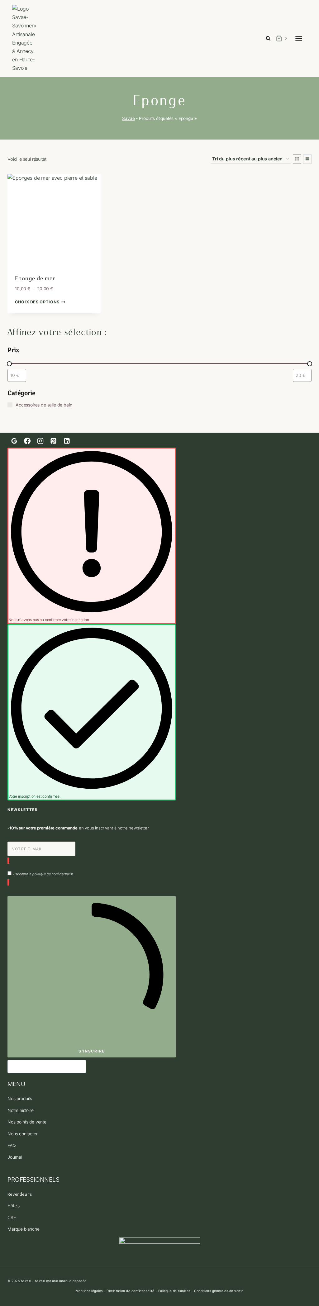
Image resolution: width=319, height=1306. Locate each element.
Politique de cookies (174, 1291)
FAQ (11, 1145)
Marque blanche (23, 1229)
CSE (11, 1217)
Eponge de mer (35, 278)
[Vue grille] (297, 159)
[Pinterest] (53, 441)
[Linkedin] (66, 441)
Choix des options (37, 302)
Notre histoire (20, 1110)
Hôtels (13, 1205)
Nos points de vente (26, 1121)
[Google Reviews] (14, 441)
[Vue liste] (307, 159)
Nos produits (19, 1098)
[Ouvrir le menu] (302, 38)
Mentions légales (89, 1291)
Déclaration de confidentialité (130, 1291)
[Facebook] (27, 441)
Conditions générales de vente (219, 1291)
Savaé (128, 118)
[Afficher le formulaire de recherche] (268, 38)
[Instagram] (40, 441)
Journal (14, 1157)
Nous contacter (22, 1133)
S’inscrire (92, 1051)
